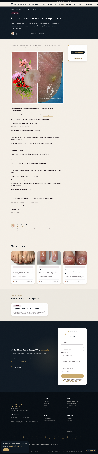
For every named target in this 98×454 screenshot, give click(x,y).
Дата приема (67, 368)
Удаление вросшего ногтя (72, 401)
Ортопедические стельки (72, 412)
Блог (80, 4)
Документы (69, 431)
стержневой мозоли (48, 116)
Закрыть (12, 450)
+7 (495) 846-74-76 (83, 1)
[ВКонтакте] (59, 1)
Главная (12, 9)
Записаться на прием (77, 52)
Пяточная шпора (47, 412)
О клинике (68, 4)
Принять (6, 450)
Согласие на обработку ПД (72, 451)
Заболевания (35, 4)
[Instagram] (66, 1)
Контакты (75, 4)
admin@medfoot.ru (14, 408)
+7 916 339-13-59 (76, 1)
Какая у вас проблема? (65, 358)
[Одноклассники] (64, 1)
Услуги (42, 4)
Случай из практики (48, 418)
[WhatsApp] (63, 1)
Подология (21, 9)
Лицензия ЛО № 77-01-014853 (44, 451)
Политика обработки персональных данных (59, 451)
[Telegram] (61, 1)
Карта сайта (80, 451)
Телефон (63, 346)
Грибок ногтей (47, 403)
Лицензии (69, 427)
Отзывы (68, 429)
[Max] (70, 1)
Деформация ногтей (48, 407)
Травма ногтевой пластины (49, 420)
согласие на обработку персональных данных (74, 381)
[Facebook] (68, 1)
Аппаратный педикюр (71, 403)
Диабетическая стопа (48, 410)
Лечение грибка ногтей (71, 410)
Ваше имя (62, 339)
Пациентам (60, 4)
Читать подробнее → (21, 233)
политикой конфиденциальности (68, 380)
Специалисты (70, 420)
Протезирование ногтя (71, 405)
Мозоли (45, 405)
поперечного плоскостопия (31, 134)
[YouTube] (57, 1)
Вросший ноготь (47, 401)
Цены (55, 4)
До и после (49, 4)
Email (64, 352)
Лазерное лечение (71, 407)
